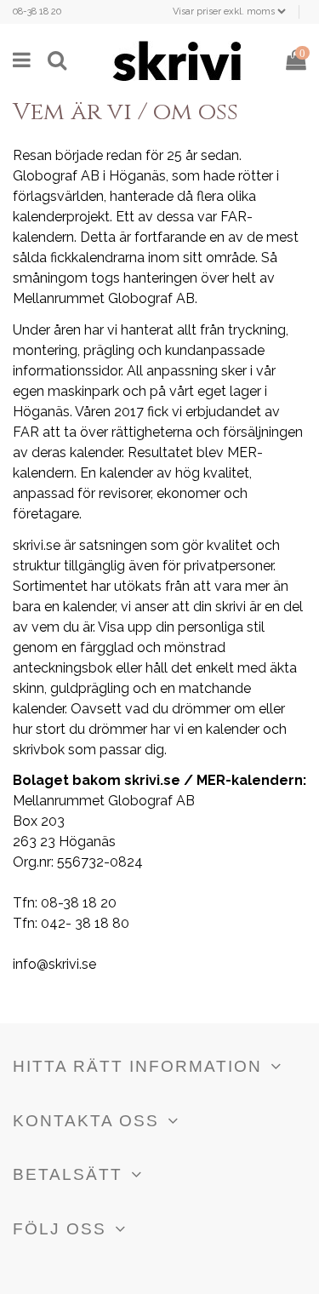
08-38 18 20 (37, 11)
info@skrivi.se (54, 964)
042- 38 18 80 (85, 923)
